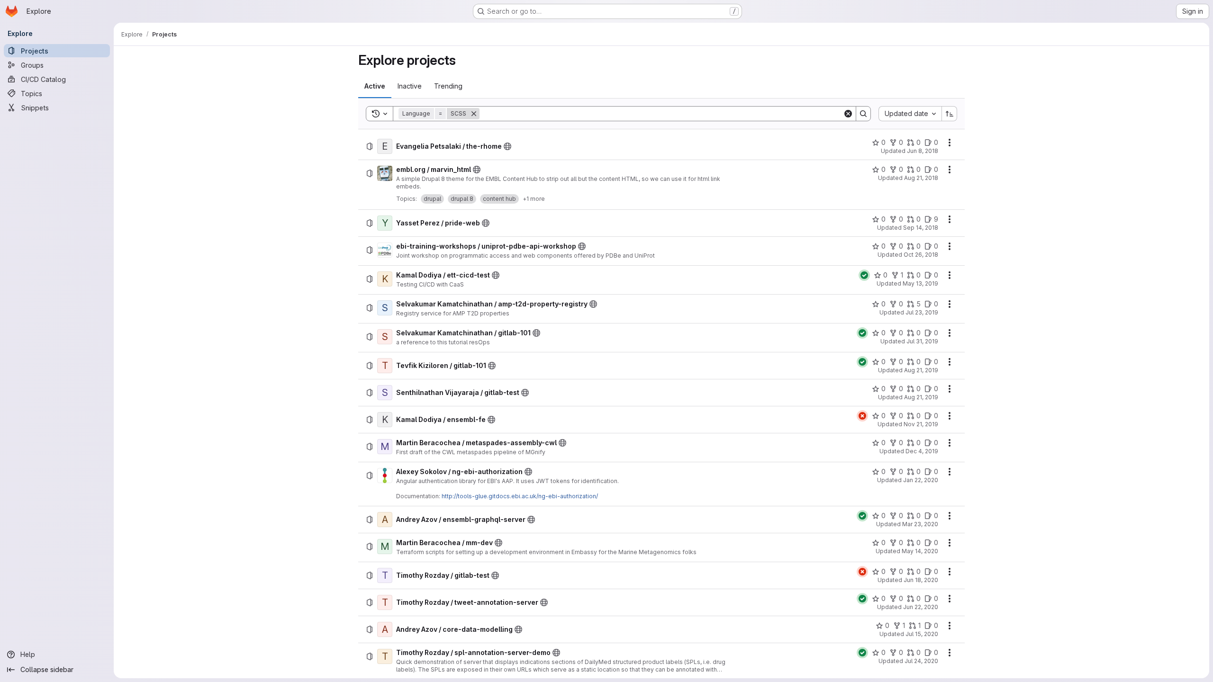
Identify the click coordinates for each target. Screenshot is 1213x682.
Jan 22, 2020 (920, 480)
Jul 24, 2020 (921, 660)
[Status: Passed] (864, 275)
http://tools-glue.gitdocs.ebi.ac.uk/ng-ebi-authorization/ (520, 496)
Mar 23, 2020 (920, 524)
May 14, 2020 (920, 551)
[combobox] (909, 113)
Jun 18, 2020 (921, 579)
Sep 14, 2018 (920, 227)
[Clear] (848, 113)
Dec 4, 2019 (921, 451)
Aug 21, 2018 (921, 177)
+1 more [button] (534, 198)
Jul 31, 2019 (922, 341)
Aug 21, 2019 (921, 370)
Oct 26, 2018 (921, 254)
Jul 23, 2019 (921, 312)
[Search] (863, 113)
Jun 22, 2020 (920, 606)
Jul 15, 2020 (921, 633)
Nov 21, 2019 (921, 424)
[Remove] (474, 113)
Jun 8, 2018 (922, 150)
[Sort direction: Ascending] (949, 113)
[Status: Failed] (862, 416)
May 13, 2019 (920, 283)
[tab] (374, 86)
